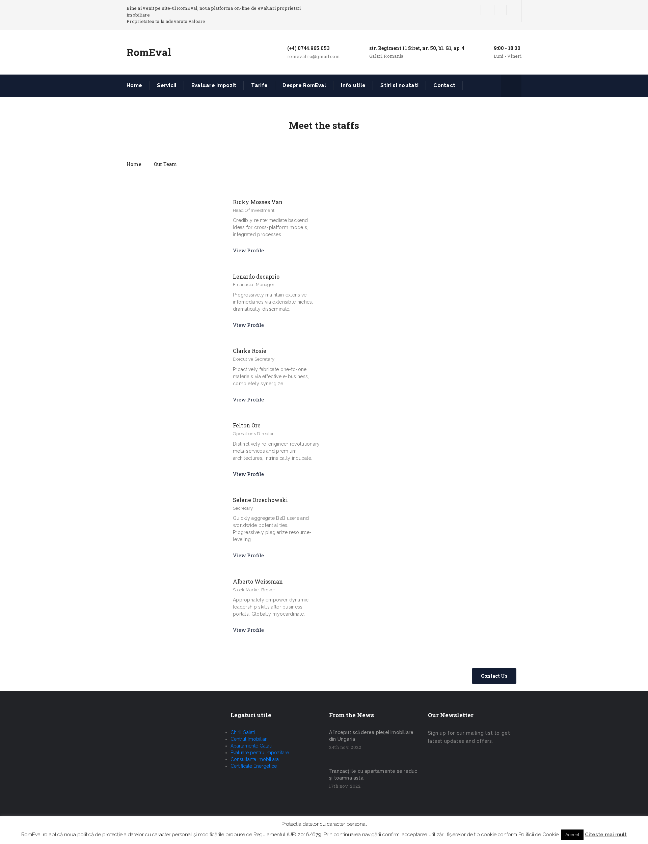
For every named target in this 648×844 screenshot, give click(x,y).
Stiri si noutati (399, 85)
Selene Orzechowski (260, 499)
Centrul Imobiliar (249, 739)
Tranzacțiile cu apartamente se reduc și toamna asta (373, 774)
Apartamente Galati (251, 746)
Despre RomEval (304, 85)
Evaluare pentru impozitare (260, 752)
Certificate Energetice (254, 766)
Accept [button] (572, 834)
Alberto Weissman (258, 581)
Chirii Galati (243, 732)
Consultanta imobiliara (255, 759)
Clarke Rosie (249, 350)
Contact (444, 85)
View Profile (248, 250)
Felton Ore (247, 425)
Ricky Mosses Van (257, 201)
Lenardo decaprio (256, 276)
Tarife (259, 85)
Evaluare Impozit (214, 85)
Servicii (166, 85)
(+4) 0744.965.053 (308, 48)
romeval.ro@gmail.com (313, 56)
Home (134, 85)
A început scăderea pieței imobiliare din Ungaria (371, 736)
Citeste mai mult (606, 835)
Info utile (353, 85)
